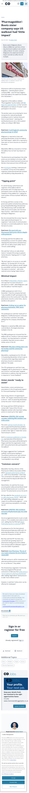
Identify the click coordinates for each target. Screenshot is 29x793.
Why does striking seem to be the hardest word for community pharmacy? (14, 348)
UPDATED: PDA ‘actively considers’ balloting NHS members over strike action (13, 418)
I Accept (13, 778)
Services (23, 661)
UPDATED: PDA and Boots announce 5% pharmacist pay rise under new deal (14, 511)
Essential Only (13, 782)
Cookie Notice (13, 760)
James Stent (14, 40)
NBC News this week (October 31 (13, 104)
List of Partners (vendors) (7, 774)
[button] (18, 4)
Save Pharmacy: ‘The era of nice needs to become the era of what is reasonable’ (14, 553)
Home (2, 17)
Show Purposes (13, 786)
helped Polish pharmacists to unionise (12, 523)
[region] (13, 762)
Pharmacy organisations (7, 665)
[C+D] (7, 3)
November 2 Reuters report (18, 281)
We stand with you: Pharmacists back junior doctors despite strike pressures (14, 232)
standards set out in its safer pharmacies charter (14, 496)
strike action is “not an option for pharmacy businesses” (14, 573)
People (16, 661)
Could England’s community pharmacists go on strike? (14, 131)
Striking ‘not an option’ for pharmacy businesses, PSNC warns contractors (13, 307)
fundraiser (8, 167)
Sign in (21, 640)
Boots (3, 661)
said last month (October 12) (16, 425)
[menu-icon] (2, 4)
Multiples (10, 661)
